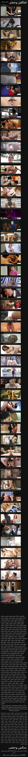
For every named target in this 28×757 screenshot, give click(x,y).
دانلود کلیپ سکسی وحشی (8, 655)
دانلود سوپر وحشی (15, 640)
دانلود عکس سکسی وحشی (14, 642)
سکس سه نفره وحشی (21, 688)
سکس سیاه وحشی (8, 729)
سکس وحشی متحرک (16, 740)
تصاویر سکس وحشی (18, 623)
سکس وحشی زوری (20, 739)
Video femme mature (17, 705)
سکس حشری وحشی (10, 675)
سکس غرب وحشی (16, 692)
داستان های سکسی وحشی (16, 633)
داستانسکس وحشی (6, 634)
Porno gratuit (17, 707)
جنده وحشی (12, 625)
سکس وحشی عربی (9, 739)
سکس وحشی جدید (17, 735)
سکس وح (20, 698)
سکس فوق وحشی (6, 692)
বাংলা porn (25, 751)
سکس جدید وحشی (21, 675)
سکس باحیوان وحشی (14, 672)
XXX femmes (9, 707)
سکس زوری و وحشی (17, 687)
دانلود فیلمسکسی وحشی (13, 653)
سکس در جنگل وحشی (7, 681)
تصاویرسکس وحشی (21, 625)
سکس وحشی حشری (6, 735)
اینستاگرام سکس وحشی (17, 620)
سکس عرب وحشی (13, 690)
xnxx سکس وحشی (14, 616)
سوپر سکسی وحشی (6, 664)
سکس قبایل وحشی (20, 694)
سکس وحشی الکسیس (19, 701)
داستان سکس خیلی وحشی (15, 629)
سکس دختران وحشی (18, 681)
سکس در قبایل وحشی (17, 683)
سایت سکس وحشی (17, 661)
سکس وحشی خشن (22, 737)
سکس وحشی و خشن (6, 740)
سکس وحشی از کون (6, 700)
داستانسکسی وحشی (19, 636)
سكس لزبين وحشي (13, 662)
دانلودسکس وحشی (20, 657)
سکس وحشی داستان (13, 737)
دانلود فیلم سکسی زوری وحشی (15, 648)
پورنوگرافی (3, 5)
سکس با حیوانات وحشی (12, 670)
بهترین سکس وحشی (15, 621)
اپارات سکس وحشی (6, 618)
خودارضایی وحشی (17, 627)
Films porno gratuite (14, 710)
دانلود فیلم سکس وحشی (13, 644)
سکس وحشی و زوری (21, 742)
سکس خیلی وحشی (16, 679)
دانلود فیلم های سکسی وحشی (17, 651)
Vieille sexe (4, 709)
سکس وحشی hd (12, 698)
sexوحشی (22, 616)
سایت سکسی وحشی (6, 661)
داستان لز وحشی (15, 631)
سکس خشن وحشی (15, 726)
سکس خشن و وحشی (13, 677)
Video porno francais (13, 709)
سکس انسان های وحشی (11, 668)
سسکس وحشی (23, 662)
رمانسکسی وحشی (15, 659)
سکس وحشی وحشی (10, 742)
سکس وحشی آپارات (17, 700)
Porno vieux (24, 707)
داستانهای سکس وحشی (7, 636)
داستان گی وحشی (16, 634)
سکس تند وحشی (5, 674)
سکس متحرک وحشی (13, 696)
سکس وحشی (19, 751)
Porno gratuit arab (6, 705)
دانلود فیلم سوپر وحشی (6, 716)
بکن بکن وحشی (5, 621)
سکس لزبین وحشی (10, 694)
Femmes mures (23, 709)
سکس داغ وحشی (5, 679)
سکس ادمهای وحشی (13, 666)
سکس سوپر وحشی (10, 688)
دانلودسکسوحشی (9, 657)
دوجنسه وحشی (4, 719)
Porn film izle (13, 751)
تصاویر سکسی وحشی (6, 623)
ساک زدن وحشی (5, 659)
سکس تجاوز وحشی (15, 674)
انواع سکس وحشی (17, 618)
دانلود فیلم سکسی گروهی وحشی (9, 649)
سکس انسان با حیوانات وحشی (16, 722)
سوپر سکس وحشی (17, 664)
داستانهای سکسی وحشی (20, 638)
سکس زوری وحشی (6, 687)
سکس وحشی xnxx (22, 734)
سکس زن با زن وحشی (17, 685)
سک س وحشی (23, 666)
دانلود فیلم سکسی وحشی (9, 717)
